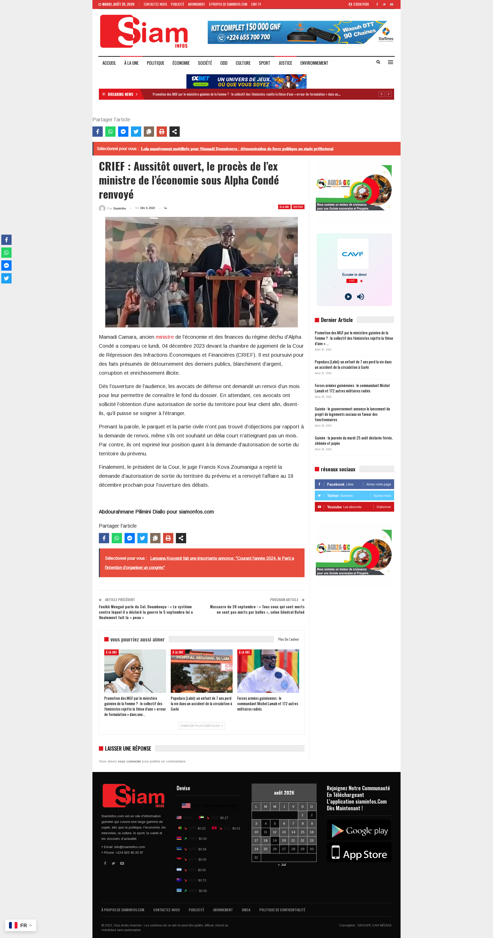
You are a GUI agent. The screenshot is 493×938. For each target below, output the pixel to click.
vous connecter (129, 761)
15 (302, 832)
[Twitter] (136, 131)
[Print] (162, 131)
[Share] (174, 131)
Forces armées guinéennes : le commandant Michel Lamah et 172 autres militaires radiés (352, 387)
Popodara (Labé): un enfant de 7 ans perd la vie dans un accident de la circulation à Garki (353, 364)
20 (284, 840)
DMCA (246, 909)
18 (265, 840)
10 (256, 832)
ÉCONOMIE (181, 63)
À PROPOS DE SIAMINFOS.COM (228, 4)
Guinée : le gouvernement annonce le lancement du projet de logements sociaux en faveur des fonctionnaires (352, 414)
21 (293, 840)
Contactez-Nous (155, 4)
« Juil (282, 865)
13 (284, 832)
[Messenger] (123, 131)
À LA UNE (131, 63)
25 (265, 849)
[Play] (348, 296)
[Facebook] (97, 131)
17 (256, 840)
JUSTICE (285, 63)
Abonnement (196, 4)
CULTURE (243, 63)
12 (275, 832)
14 (293, 832)
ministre (165, 337)
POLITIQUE (155, 63)
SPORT (264, 63)
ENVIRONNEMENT (314, 63)
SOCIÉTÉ (205, 63)
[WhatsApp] (110, 131)
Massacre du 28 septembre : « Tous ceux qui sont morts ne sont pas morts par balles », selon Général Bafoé (257, 609)
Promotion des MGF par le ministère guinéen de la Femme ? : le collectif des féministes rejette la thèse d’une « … (354, 338)
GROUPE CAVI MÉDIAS (374, 925)
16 (312, 832)
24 (256, 849)
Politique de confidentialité (282, 909)
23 (312, 840)
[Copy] (149, 131)
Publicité (177, 4)
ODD (223, 63)
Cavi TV (256, 4)
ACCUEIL (109, 63)
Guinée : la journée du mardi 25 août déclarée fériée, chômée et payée (354, 440)
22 (302, 840)
